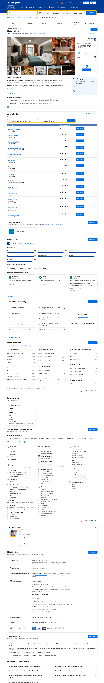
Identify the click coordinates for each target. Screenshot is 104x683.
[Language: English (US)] (62, 3)
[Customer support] (67, 3)
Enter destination (16, 12)
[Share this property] (88, 29)
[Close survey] (95, 527)
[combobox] (22, 13)
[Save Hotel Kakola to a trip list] (84, 29)
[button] (87, 68)
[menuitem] (11, 7)
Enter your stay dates (41, 575)
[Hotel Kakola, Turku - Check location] (8, 34)
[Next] (96, 50)
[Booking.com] (14, 3)
